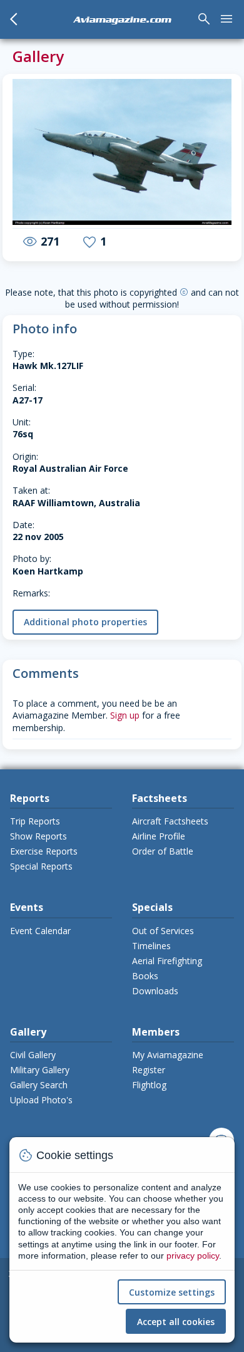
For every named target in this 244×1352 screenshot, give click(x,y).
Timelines (151, 946)
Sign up (125, 715)
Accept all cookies (176, 1322)
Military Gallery (39, 1070)
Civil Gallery (33, 1055)
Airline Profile (158, 836)
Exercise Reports (44, 851)
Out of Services (163, 931)
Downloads (155, 991)
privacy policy (192, 1256)
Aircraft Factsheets (170, 821)
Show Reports (38, 836)
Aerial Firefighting (167, 961)
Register (148, 1070)
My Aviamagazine (167, 1055)
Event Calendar (40, 931)
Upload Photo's (41, 1100)
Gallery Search (39, 1085)
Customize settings (172, 1292)
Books (145, 976)
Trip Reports (35, 821)
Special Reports (41, 866)
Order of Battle (162, 851)
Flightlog (149, 1085)
